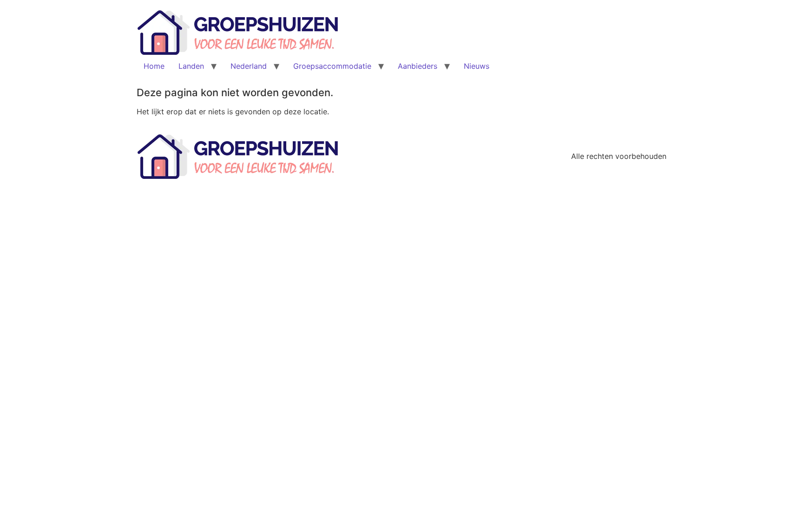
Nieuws (476, 66)
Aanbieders (417, 66)
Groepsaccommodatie (332, 66)
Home (154, 66)
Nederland (248, 66)
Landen (191, 66)
